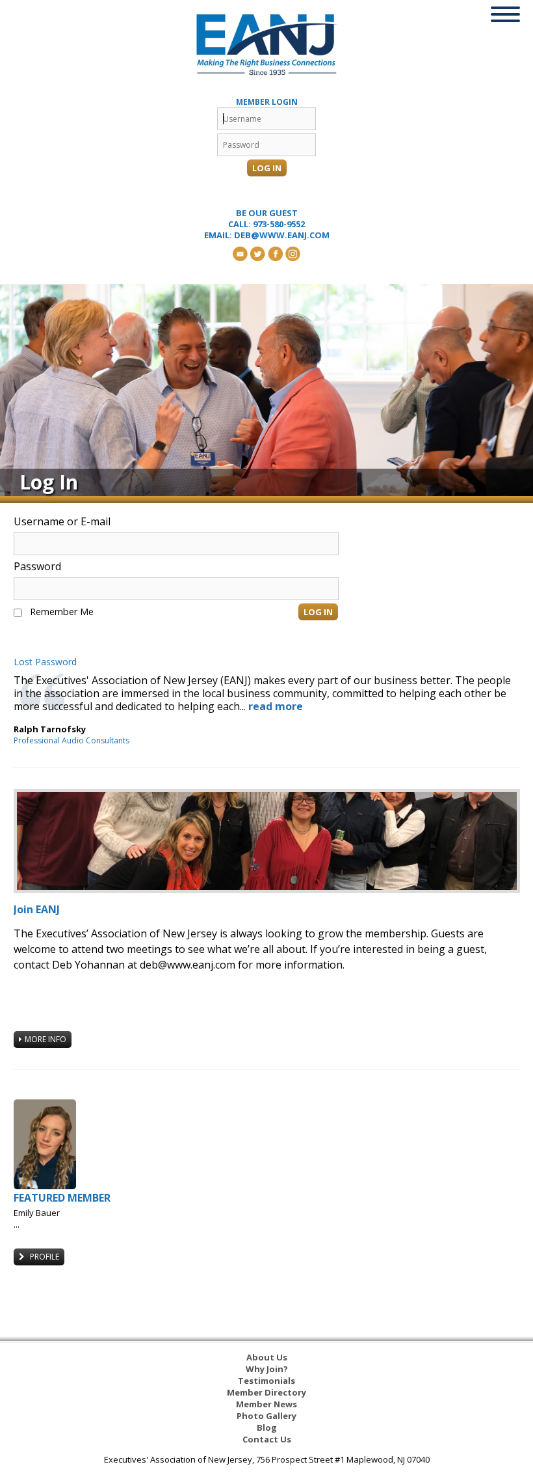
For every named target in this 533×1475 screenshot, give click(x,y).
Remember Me (62, 611)
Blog (267, 1427)
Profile (43, 1256)
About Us (266, 1357)
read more (275, 706)
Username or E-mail (62, 521)
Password (37, 566)
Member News (266, 1404)
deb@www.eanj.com (282, 235)
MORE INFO (45, 1039)
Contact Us (266, 1439)
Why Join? (267, 1369)
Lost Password (45, 662)
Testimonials (266, 1380)
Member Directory (266, 1392)
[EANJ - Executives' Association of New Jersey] (267, 44)
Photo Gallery (266, 1416)
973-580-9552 (279, 224)
